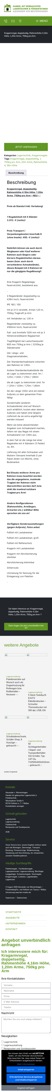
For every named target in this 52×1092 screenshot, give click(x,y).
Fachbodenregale (25, 869)
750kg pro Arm (12, 162)
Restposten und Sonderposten (18, 827)
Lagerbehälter (32, 877)
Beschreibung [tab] (16, 172)
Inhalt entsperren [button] (26, 1069)
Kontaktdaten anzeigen (15, 806)
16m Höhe (12, 165)
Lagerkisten (10, 879)
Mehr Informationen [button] (26, 1064)
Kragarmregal (17, 158)
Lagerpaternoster (12, 871)
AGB (7, 832)
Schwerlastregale (24, 874)
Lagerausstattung (12, 822)
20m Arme (26, 162)
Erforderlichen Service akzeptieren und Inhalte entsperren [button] (26, 1078)
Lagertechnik (24, 155)
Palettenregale (11, 869)
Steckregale (36, 874)
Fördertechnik (11, 825)
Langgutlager (11, 874)
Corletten (22, 877)
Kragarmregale (39, 155)
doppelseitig (32, 158)
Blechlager (39, 871)
